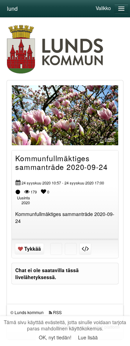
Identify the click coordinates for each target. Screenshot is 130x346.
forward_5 (97, 110)
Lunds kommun (29, 312)
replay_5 (32, 110)
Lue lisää (88, 337)
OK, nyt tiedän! (55, 337)
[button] (21, 137)
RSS (57, 312)
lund (12, 8)
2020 (25, 202)
